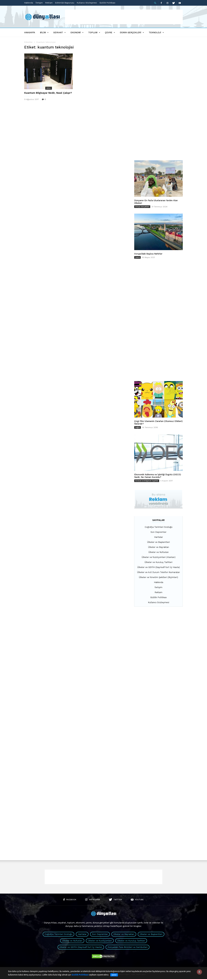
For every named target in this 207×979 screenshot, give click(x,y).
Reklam (49, 3)
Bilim (43, 32)
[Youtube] (180, 3)
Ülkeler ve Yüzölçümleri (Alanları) (158, 557)
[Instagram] (167, 3)
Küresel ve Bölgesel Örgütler (146, 481)
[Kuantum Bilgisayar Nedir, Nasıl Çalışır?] (48, 71)
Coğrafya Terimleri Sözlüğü (158, 527)
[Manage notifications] (199, 971)
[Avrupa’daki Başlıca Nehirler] (158, 232)
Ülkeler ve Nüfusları (158, 552)
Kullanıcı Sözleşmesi (87, 3)
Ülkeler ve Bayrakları (158, 547)
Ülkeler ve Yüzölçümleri (100, 940)
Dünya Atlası (50, 922)
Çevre (108, 32)
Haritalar (158, 537)
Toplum (92, 32)
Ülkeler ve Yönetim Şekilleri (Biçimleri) (158, 577)
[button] (155, 3)
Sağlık (137, 427)
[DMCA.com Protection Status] (103, 958)
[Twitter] (173, 3)
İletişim (39, 3)
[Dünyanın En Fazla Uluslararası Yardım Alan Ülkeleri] (158, 178)
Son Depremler (158, 532)
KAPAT (114, 975)
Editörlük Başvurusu (64, 3)
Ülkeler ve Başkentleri (158, 542)
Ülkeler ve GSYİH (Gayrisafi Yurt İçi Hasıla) (158, 567)
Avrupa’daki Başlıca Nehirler (148, 254)
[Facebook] (161, 3)
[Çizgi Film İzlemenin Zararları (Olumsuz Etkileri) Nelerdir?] (158, 399)
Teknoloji (155, 32)
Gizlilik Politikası (107, 3)
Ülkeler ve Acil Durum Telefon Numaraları (158, 572)
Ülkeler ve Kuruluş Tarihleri (158, 562)
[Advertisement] (124, 17)
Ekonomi (76, 32)
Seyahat (58, 32)
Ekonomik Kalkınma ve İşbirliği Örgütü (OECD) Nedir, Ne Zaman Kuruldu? (157, 475)
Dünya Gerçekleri (130, 32)
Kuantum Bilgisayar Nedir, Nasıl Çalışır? (48, 92)
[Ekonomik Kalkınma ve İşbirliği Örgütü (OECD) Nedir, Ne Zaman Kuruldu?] (158, 452)
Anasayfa (29, 32)
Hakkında (28, 3)
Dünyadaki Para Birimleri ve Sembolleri (127, 947)
